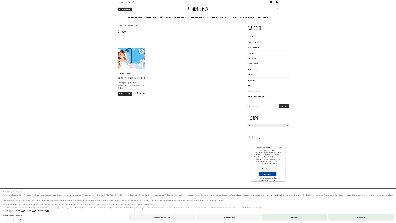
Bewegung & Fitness (135, 17)
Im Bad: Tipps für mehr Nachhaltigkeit (131, 77)
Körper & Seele (165, 17)
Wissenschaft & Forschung (199, 17)
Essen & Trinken (151, 17)
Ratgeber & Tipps (180, 17)
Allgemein (251, 37)
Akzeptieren (267, 174)
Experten (233, 17)
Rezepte (214, 17)
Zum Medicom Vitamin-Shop (127, 2)
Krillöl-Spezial (262, 17)
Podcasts (223, 17)
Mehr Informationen (267, 169)
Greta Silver (252, 58)
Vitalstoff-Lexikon (247, 17)
